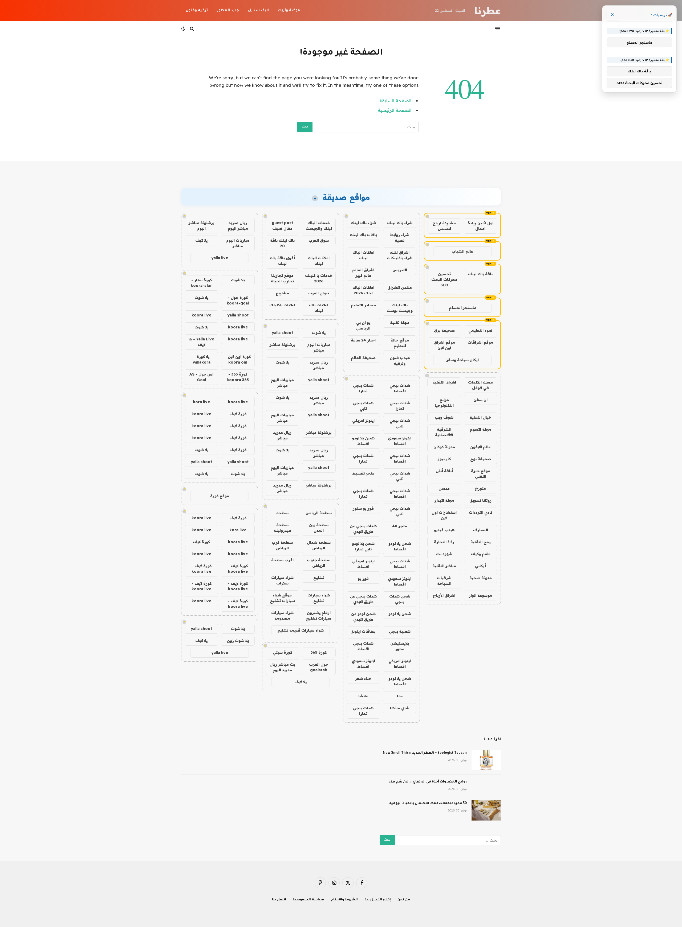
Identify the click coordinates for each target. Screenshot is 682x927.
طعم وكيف (480, 553)
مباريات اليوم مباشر (318, 347)
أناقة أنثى (444, 470)
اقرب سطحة (282, 560)
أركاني (480, 565)
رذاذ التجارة (444, 541)
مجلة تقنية (399, 322)
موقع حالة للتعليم (400, 343)
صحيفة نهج (480, 458)
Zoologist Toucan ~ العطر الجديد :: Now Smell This (425, 753)
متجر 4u (399, 526)
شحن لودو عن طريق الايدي (363, 616)
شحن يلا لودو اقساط (363, 441)
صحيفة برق (444, 330)
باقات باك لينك (363, 234)
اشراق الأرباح (444, 595)
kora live (201, 401)
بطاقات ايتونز (363, 631)
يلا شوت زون (238, 640)
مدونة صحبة (480, 577)
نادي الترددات (480, 512)
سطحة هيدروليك (282, 527)
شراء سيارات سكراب (282, 580)
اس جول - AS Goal (201, 377)
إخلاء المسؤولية (377, 900)
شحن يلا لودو (399, 613)
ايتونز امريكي (363, 420)
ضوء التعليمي (480, 330)
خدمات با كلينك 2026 (318, 278)
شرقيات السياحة (444, 580)
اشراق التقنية (444, 382)
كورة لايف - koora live (238, 568)
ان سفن (480, 399)
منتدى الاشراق (399, 287)
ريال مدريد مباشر (319, 365)
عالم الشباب (462, 251)
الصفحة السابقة (395, 100)
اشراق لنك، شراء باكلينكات (399, 255)
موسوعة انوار (480, 595)
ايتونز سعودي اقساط (399, 441)
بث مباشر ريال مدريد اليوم (282, 667)
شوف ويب (444, 417)
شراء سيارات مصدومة (282, 615)
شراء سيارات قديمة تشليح (300, 630)
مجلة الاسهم (480, 429)
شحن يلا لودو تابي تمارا (363, 546)
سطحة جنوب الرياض (318, 563)
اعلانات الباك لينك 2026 (363, 290)
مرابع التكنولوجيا (444, 402)
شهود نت (444, 553)
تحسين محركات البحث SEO (444, 279)
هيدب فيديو (444, 530)
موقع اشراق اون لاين (444, 345)
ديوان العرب (318, 293)
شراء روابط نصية (399, 237)
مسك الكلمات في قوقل (480, 385)
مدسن (444, 488)
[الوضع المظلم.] (183, 28)
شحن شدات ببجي (399, 599)
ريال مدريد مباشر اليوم (238, 225)
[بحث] (192, 29)
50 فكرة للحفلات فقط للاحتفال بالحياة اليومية (428, 803)
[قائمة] (497, 28)
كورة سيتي (282, 652)
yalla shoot (282, 332)
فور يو (363, 578)
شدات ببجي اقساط (399, 388)
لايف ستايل (258, 11)
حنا (400, 696)
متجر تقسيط (363, 473)
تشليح (318, 577)
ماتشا (363, 696)
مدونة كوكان (444, 446)
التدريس (399, 269)
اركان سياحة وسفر (462, 359)
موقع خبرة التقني (480, 473)
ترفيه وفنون (197, 11)
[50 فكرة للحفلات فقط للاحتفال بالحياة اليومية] (486, 810)
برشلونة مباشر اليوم (201, 225)
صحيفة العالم (363, 357)
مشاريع (282, 293)
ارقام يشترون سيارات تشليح (318, 615)
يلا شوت (319, 332)
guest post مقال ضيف (282, 225)
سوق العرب (318, 240)
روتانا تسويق (480, 500)
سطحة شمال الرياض (319, 545)
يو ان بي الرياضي (363, 325)
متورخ (480, 488)
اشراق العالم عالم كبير (363, 272)
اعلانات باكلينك (282, 305)
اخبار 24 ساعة (363, 340)
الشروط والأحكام (344, 900)
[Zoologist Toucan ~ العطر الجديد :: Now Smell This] (486, 760)
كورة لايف (237, 413)
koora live (201, 315)
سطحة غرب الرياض (282, 545)
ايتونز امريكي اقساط (363, 564)
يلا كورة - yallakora (201, 359)
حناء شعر (363, 678)
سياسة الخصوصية (308, 900)
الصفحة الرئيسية (394, 110)
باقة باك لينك (480, 273)
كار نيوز (444, 458)
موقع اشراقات (480, 342)
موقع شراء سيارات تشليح (282, 598)
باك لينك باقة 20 (282, 243)
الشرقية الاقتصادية (444, 432)
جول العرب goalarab (318, 667)
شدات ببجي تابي (363, 406)
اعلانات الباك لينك (363, 255)
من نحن (403, 900)
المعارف (480, 530)
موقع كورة (219, 495)
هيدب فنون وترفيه (400, 360)
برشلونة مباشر (282, 344)
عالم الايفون (480, 446)
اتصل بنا (279, 900)
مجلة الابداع (444, 500)
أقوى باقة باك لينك (282, 261)
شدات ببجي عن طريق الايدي (363, 529)
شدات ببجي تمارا (363, 388)
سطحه (282, 512)
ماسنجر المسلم (462, 307)
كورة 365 (319, 652)
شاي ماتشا (399, 708)
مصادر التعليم (363, 305)
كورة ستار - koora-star (201, 283)
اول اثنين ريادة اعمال (480, 226)
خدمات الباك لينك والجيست (319, 225)
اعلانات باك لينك (318, 308)
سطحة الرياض (319, 512)
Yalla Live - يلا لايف (201, 342)
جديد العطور (228, 11)
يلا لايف (300, 681)
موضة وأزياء (289, 11)
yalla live (219, 258)
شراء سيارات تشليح (318, 598)
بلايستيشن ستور (399, 646)
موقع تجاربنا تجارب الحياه (282, 278)
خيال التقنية (480, 417)
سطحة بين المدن (318, 527)
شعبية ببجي (400, 631)
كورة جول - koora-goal (238, 300)
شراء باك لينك (399, 222)
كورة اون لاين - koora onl (238, 359)
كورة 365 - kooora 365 (238, 377)
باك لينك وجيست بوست (400, 308)
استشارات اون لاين (444, 515)
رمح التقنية (480, 541)
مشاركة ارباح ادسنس (444, 226)
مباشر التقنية (444, 565)
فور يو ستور (363, 508)
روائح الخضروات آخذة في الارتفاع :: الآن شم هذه (427, 782)
